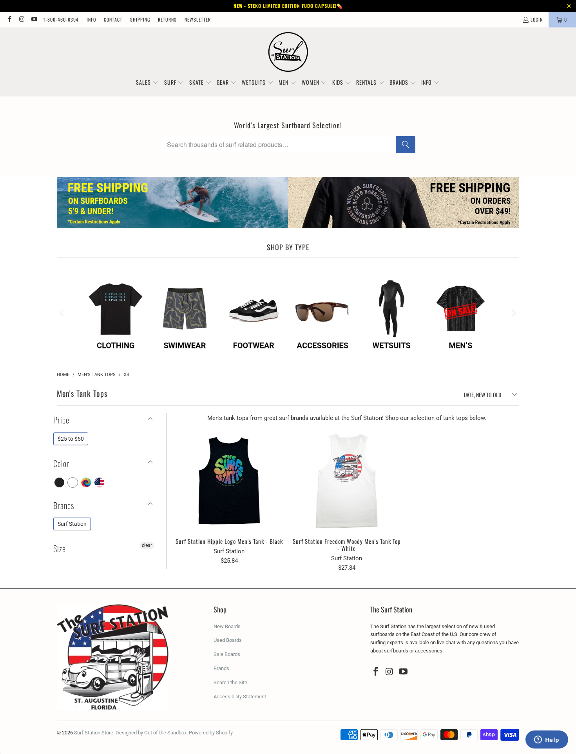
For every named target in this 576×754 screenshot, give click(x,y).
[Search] (405, 144)
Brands (63, 505)
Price (61, 420)
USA (99, 482)
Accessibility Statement (240, 696)
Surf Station (72, 524)
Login (537, 19)
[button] (147, 83)
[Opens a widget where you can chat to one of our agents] (546, 740)
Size (59, 548)
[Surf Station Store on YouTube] (34, 19)
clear (147, 545)
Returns (167, 19)
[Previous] (62, 313)
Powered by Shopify (211, 733)
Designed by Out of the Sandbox (151, 733)
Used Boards (228, 640)
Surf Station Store (93, 733)
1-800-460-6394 (61, 19)
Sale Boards (227, 654)
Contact (113, 19)
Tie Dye (86, 482)
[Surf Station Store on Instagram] (21, 19)
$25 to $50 (71, 439)
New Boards (227, 626)
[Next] (513, 313)
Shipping (140, 19)
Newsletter (198, 19)
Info (91, 19)
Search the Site (230, 682)
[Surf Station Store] (288, 52)
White (73, 482)
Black (59, 482)
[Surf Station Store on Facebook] (9, 19)
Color (61, 463)
